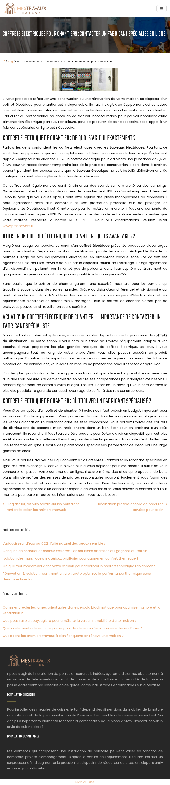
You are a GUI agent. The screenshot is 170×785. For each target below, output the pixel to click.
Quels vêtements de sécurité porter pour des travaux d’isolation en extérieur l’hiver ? (72, 628)
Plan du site (85, 782)
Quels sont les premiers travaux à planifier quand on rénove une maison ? (63, 635)
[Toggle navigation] (161, 8)
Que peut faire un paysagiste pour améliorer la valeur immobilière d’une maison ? (70, 620)
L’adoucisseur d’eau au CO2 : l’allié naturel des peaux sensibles (54, 543)
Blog (10, 61)
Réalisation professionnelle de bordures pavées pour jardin (130, 507)
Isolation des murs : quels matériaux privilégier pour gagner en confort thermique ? (71, 558)
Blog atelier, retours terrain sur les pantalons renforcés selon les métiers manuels (43, 507)
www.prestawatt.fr (18, 225)
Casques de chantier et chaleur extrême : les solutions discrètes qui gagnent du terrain (75, 551)
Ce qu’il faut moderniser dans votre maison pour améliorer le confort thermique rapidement (79, 566)
